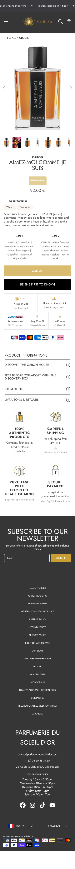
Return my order (37, 603)
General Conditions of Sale (37, 611)
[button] (6, 21)
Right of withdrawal (37, 643)
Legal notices (38, 587)
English (54, 826)
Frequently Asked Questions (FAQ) (37, 705)
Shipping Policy (37, 619)
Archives (37, 713)
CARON (37, 157)
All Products (18, 38)
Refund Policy (37, 627)
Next (71, 88)
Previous (4, 88)
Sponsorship (37, 682)
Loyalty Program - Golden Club (37, 690)
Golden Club (37, 674)
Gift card (37, 666)
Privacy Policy (37, 635)
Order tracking (37, 595)
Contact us (37, 697)
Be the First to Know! (37, 284)
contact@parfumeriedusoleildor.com (37, 754)
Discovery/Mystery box (37, 658)
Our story (37, 650)
